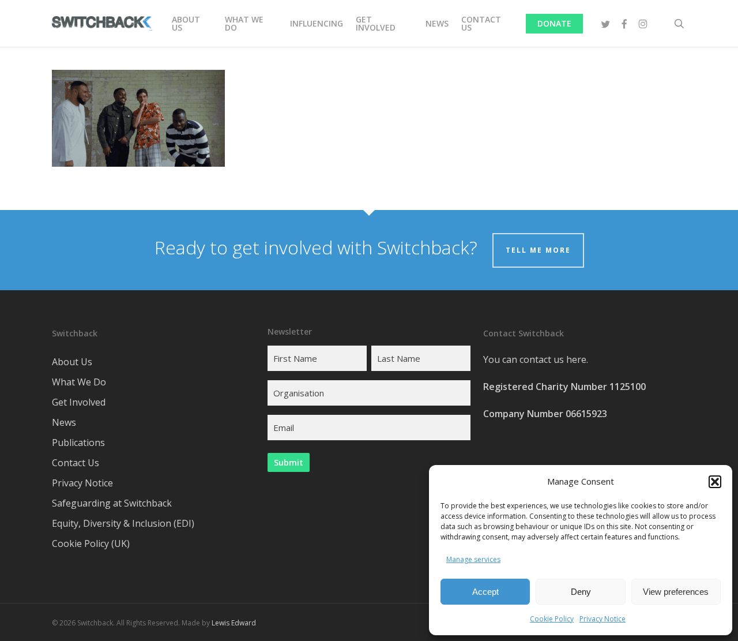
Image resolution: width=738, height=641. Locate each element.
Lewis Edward (234, 623)
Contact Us (75, 462)
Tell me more (538, 250)
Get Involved (79, 402)
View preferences (676, 592)
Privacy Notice (602, 619)
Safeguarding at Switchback (112, 503)
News (64, 422)
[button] (715, 482)
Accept (485, 592)
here (576, 359)
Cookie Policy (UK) (91, 543)
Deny (581, 592)
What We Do (79, 382)
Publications (78, 442)
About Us (72, 361)
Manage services (473, 559)
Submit (288, 462)
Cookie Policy (552, 619)
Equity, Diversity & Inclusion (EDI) (123, 523)
